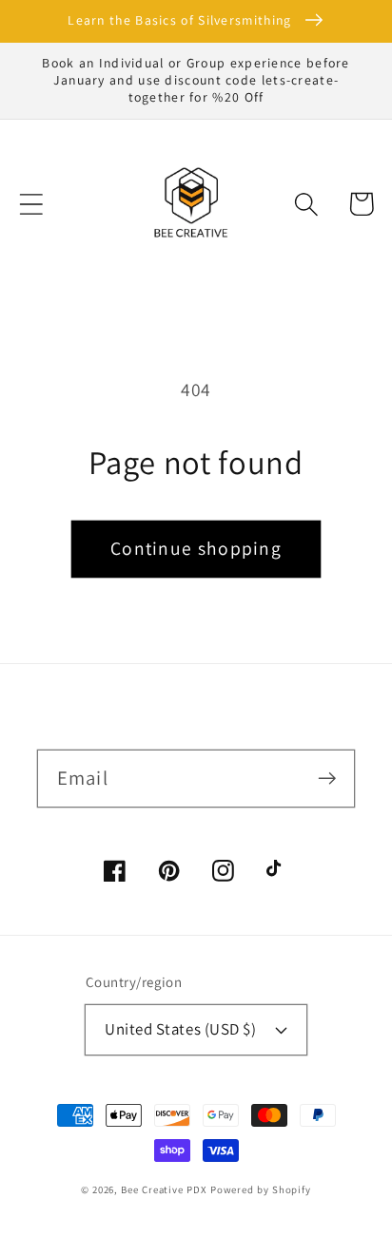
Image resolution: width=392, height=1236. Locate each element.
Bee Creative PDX (163, 1189)
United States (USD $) (180, 1028)
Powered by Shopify (260, 1189)
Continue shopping (196, 548)
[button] (31, 204)
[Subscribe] (327, 778)
